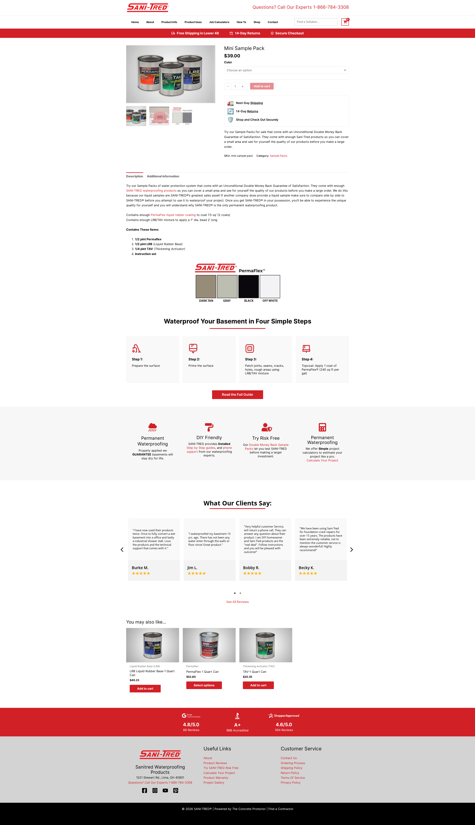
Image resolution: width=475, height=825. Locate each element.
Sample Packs (278, 155)
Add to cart (262, 86)
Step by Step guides (201, 448)
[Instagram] (155, 790)
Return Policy (290, 773)
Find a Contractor (280, 809)
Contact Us (289, 758)
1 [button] (235, 593)
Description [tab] (134, 176)
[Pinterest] (175, 790)
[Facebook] (144, 790)
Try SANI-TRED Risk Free (221, 768)
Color (228, 62)
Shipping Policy (291, 768)
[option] (154, 549)
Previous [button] (123, 549)
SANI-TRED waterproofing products (151, 190)
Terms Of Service (293, 778)
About (208, 758)
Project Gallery (214, 782)
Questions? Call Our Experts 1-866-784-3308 (301, 7)
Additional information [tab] (163, 176)
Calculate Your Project (322, 460)
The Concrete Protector (249, 809)
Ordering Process (293, 763)
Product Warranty (216, 778)
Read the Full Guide (237, 394)
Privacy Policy (291, 782)
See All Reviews (237, 602)
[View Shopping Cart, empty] (345, 22)
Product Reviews (215, 763)
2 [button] (240, 593)
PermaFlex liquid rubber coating (173, 215)
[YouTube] (165, 790)
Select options (204, 685)
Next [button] (351, 549)
